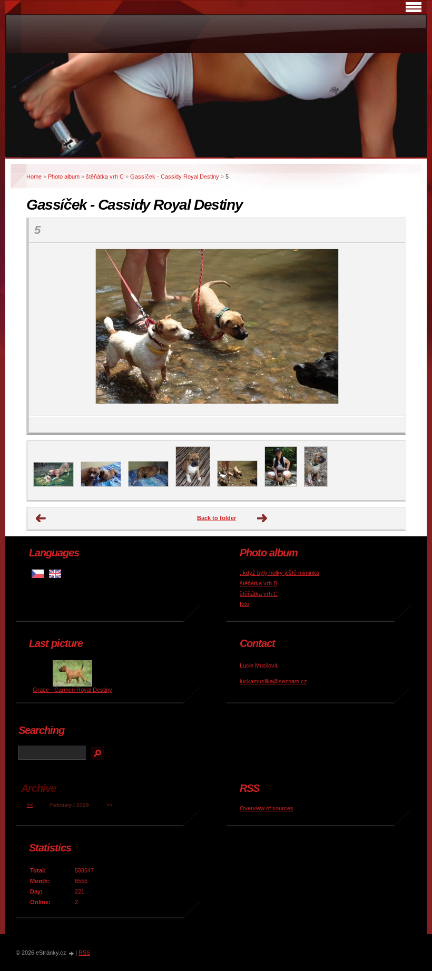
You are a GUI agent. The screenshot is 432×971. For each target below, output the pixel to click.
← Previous (41, 518)
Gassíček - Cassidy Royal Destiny (174, 176)
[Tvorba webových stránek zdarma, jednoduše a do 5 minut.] (71, 953)
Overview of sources (266, 808)
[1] (53, 485)
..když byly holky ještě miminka (279, 573)
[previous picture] (46, 329)
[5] (237, 485)
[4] (192, 485)
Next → (262, 518)
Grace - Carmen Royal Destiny (72, 689)
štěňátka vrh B (258, 583)
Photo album (64, 176)
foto (244, 604)
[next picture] (388, 329)
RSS (84, 952)
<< (30, 805)
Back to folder (216, 518)
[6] (280, 485)
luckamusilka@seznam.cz (273, 681)
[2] (101, 485)
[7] (316, 485)
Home (34, 176)
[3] (148, 485)
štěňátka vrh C (105, 176)
